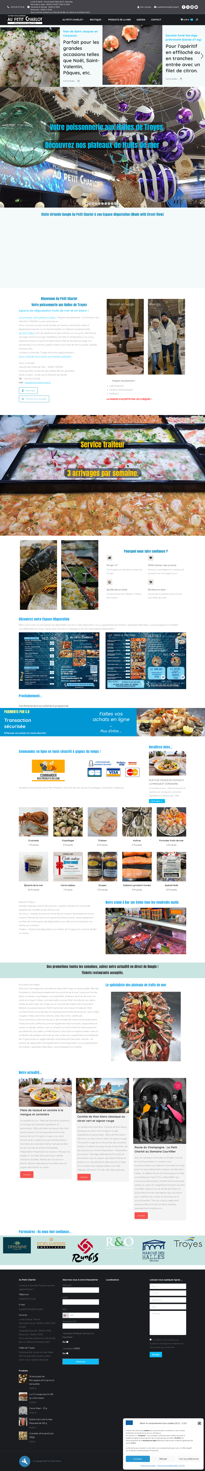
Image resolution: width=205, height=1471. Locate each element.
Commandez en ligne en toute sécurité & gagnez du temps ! (60, 749)
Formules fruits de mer (171, 840)
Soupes (102, 885)
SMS (64, 1307)
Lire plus (27, 1172)
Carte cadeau (68, 885)
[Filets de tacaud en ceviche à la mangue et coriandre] (45, 1090)
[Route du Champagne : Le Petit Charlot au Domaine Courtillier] (159, 1109)
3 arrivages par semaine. (102, 471)
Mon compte (145, 7)
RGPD (77, 1346)
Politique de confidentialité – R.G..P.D (171, 1465)
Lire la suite (155, 799)
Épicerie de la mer (33, 885)
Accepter (137, 1459)
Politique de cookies (148, 1465)
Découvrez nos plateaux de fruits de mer (102, 143)
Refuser (163, 1459)
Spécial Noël (171, 885)
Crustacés (33, 840)
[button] (199, 1423)
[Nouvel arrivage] (125, 334)
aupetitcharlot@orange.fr (168, 7)
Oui (64, 1339)
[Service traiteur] (79, 573)
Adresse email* (69, 1319)
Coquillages (68, 840)
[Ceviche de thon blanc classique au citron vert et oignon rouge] (102, 1093)
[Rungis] (166, 334)
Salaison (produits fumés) (137, 885)
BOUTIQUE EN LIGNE (149, 719)
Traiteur (102, 840)
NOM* (65, 1295)
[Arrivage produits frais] (38, 573)
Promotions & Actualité (36, 397)
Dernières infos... (161, 744)
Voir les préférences (189, 1459)
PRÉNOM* (67, 1283)
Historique (30, 388)
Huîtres (137, 840)
